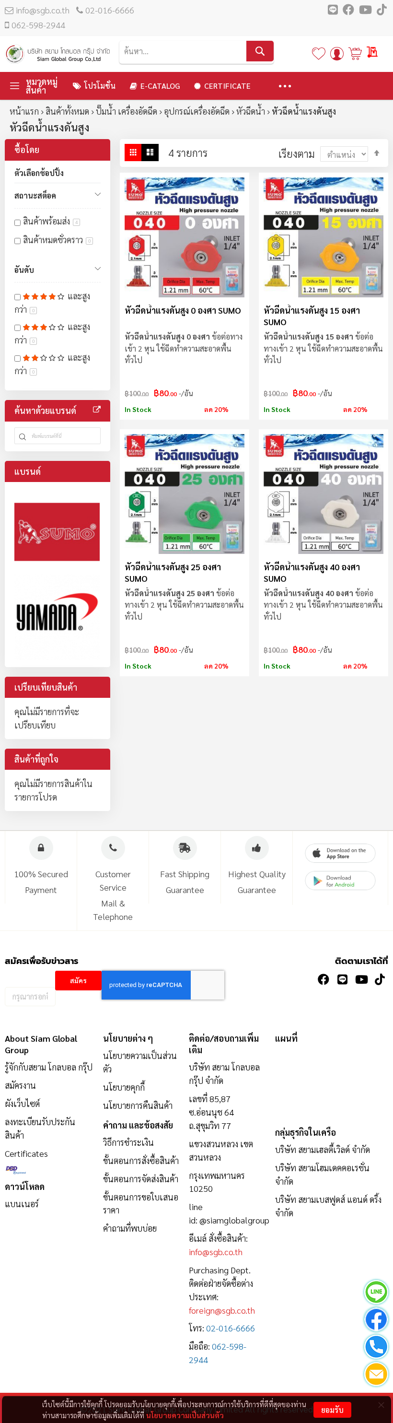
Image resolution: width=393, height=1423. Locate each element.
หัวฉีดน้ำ (250, 111)
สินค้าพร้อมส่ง (50, 220)
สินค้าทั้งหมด (67, 111)
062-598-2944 (38, 24)
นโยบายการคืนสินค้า (138, 1105)
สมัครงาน (20, 1085)
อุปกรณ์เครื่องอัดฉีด (197, 111)
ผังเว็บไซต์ (22, 1103)
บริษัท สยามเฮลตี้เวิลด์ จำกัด (322, 1149)
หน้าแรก (24, 111)
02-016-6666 (109, 9)
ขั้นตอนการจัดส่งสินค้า (140, 1178)
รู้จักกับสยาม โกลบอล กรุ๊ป (48, 1066)
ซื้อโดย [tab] (26, 149)
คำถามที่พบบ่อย (130, 1228)
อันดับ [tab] (24, 270)
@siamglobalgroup (234, 1219)
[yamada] (57, 617)
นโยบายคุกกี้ (124, 1087)
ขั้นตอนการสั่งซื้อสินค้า (141, 1160)
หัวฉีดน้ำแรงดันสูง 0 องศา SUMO (183, 310)
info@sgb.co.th (42, 9)
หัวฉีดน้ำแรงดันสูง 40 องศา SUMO (312, 572)
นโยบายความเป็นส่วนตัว (185, 1415)
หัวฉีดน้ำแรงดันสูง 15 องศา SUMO (312, 316)
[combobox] (196, 51)
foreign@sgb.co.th (222, 1310)
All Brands (97, 409)
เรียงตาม (296, 153)
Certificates (26, 1153)
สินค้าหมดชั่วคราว (57, 239)
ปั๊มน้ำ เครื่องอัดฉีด (126, 111)
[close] (381, 1405)
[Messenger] (376, 1321)
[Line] (376, 1293)
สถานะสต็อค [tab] (35, 195)
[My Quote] (373, 52)
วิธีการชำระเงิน (128, 1142)
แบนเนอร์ (22, 1203)
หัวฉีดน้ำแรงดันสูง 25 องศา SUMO (173, 572)
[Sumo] (57, 532)
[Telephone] (376, 1348)
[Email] (376, 1375)
